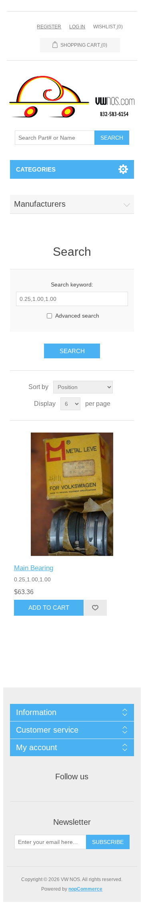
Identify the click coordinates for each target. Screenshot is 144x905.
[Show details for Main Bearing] (72, 494)
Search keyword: (72, 284)
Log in (77, 27)
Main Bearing (33, 568)
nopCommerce (85, 889)
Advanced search (77, 315)
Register (49, 27)
